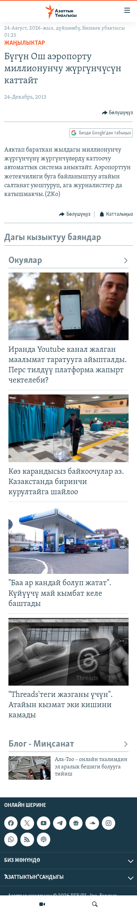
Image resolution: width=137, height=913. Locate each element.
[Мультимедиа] (42, 904)
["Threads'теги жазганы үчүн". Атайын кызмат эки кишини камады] (68, 652)
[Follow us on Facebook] (11, 823)
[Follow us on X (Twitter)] (27, 823)
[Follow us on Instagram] (108, 823)
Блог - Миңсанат (41, 744)
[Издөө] (94, 904)
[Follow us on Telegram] (59, 823)
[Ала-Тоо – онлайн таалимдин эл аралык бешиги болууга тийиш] (29, 768)
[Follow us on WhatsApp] (11, 839)
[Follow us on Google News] (76, 823)
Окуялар (25, 260)
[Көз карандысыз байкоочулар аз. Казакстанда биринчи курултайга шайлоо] (68, 428)
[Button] (117, 112)
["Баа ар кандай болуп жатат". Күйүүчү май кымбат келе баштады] (68, 540)
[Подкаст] (43, 839)
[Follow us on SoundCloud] (92, 823)
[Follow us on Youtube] (43, 823)
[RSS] (27, 839)
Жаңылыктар (24, 43)
